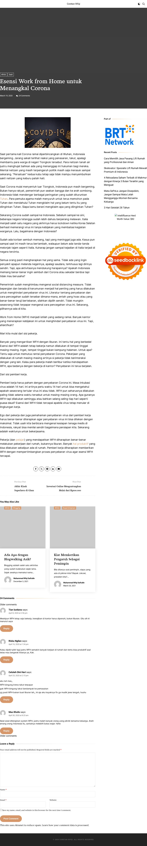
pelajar (20, 439)
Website (53, 800)
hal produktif (80, 443)
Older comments (8, 604)
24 (24, 96)
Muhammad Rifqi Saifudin (24, 578)
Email (3, 800)
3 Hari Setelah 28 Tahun (116, 207)
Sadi (10, 74)
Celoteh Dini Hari (17, 672)
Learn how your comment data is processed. (65, 825)
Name (3, 789)
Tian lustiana (15, 609)
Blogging (16, 508)
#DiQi (3, 74)
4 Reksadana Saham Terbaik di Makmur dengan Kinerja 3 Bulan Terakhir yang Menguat (125, 181)
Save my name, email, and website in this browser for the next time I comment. (36, 810)
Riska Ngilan (15, 641)
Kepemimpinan (69, 508)
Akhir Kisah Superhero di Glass (24, 486)
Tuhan (4, 198)
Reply (6, 628)
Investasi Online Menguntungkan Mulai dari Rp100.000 (64, 486)
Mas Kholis (14, 712)
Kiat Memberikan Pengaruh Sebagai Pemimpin (67, 559)
